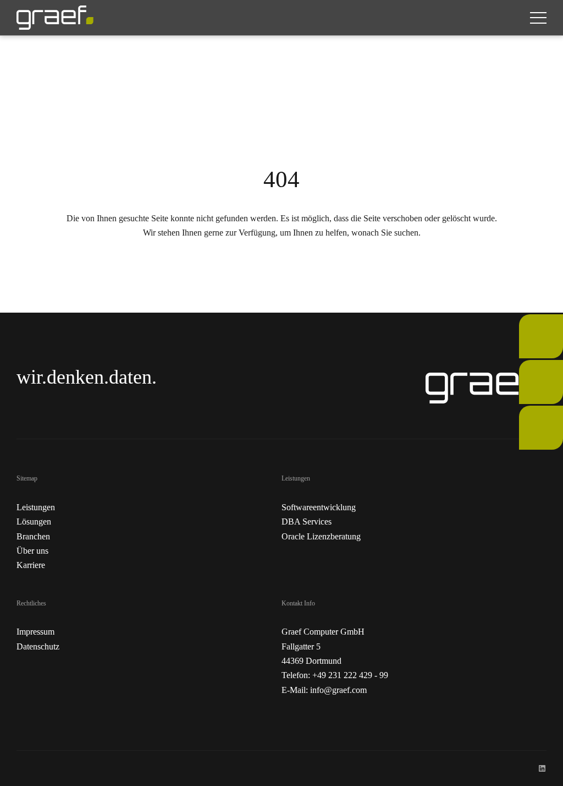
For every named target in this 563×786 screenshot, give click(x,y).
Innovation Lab (537, 420)
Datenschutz (37, 646)
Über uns (32, 550)
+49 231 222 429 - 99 (350, 675)
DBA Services (307, 521)
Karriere (30, 565)
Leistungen (35, 507)
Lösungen (33, 521)
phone (529, 321)
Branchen (33, 536)
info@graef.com (338, 690)
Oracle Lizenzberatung (321, 536)
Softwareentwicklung (319, 507)
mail (526, 367)
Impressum (35, 631)
